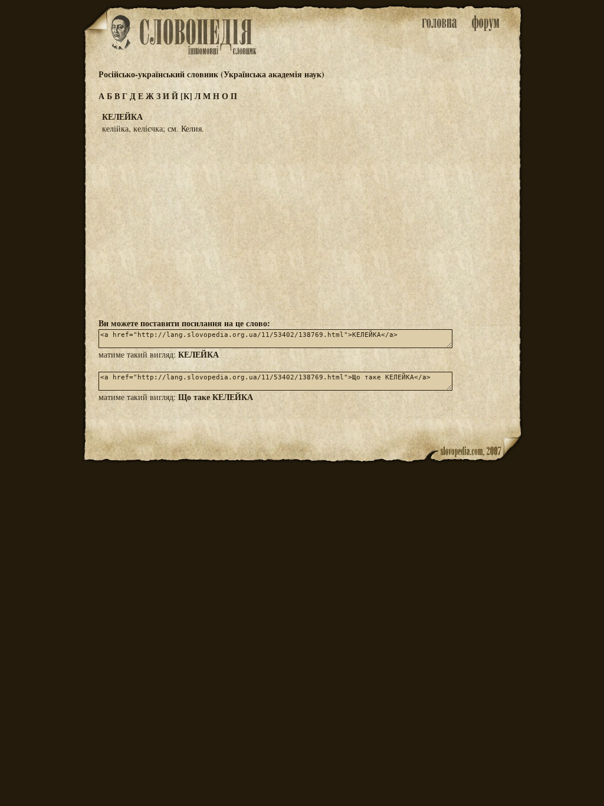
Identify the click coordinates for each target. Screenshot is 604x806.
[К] (186, 96)
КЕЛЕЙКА (198, 354)
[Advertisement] (302, 224)
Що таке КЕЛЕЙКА (215, 397)
